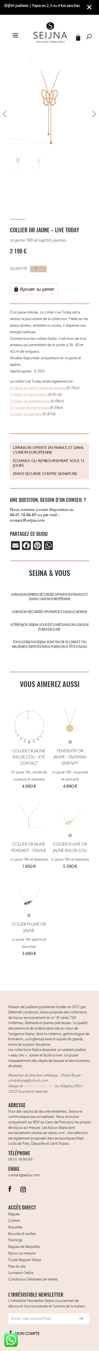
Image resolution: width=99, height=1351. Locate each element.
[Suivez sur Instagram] (23, 1188)
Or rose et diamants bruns (29, 408)
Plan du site (17, 1266)
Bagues (14, 1214)
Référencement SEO (38, 1086)
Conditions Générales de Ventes (33, 1279)
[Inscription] (80, 1319)
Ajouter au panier (37, 289)
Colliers (14, 1221)
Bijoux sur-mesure (21, 1253)
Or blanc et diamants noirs (30, 401)
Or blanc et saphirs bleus (29, 395)
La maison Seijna (20, 1273)
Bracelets (15, 1227)
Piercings (15, 1240)
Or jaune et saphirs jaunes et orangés (38, 388)
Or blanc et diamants (26, 414)
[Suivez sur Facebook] (9, 1188)
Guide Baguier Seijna (24, 1260)
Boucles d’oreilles (22, 1234)
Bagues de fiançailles (24, 1247)
